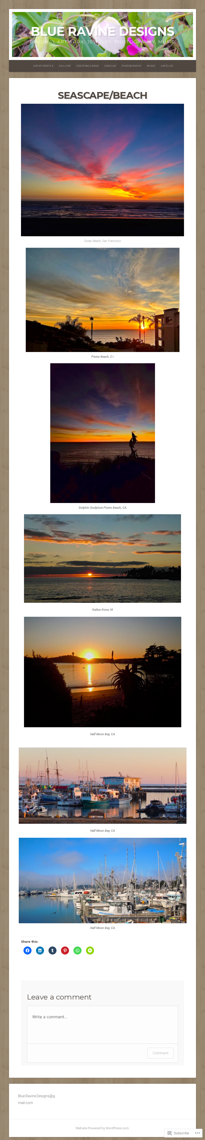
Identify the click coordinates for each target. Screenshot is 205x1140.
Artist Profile (43, 65)
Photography (132, 65)
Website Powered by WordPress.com (102, 1128)
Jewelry (110, 65)
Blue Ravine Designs (102, 31)
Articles (167, 65)
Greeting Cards (87, 65)
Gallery (65, 65)
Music (151, 65)
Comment (160, 1053)
